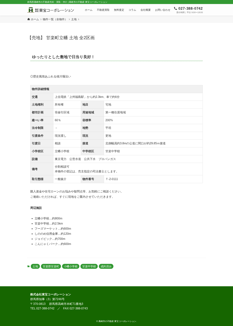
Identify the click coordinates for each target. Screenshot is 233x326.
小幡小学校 (71, 266)
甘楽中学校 (89, 266)
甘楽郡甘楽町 (51, 266)
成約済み (106, 266)
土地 (35, 266)
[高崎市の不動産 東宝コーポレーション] (50, 10)
